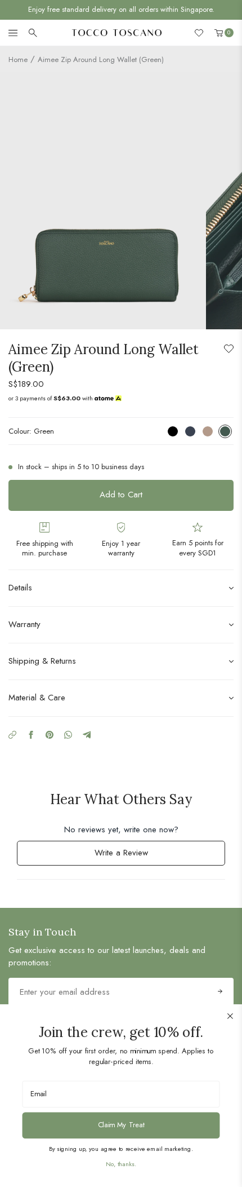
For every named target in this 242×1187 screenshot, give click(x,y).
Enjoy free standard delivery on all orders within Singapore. (121, 9)
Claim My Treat (121, 1124)
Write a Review (136, 856)
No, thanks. (121, 1163)
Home (18, 59)
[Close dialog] (230, 1016)
